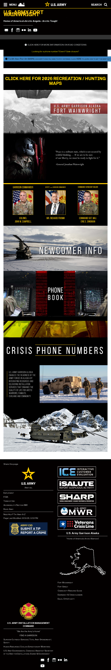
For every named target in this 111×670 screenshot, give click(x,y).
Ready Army (8, 509)
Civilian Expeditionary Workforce (35, 646)
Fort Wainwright (65, 582)
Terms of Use (9, 501)
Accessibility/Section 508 (15, 505)
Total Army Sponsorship (39, 639)
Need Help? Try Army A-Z (14, 514)
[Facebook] (12, 30)
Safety (6, 642)
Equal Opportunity (66, 599)
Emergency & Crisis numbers (70, 595)
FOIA (5, 497)
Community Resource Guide (70, 590)
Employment (8, 493)
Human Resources (11, 646)
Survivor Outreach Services (15, 639)
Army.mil (28, 487)
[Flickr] (24, 30)
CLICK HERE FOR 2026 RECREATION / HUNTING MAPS (55, 81)
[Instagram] (18, 30)
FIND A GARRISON (28, 635)
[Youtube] (35, 30)
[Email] (6, 30)
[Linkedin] (29, 30)
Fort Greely (63, 586)
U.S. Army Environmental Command (18, 651)
